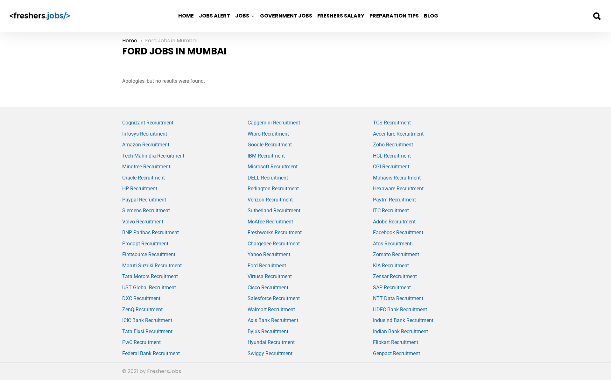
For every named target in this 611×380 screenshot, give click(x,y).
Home (186, 15)
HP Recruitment (139, 189)
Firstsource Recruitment (148, 254)
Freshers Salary (340, 15)
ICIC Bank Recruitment (147, 320)
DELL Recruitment (268, 178)
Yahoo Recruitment (269, 254)
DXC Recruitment (141, 298)
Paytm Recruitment (394, 200)
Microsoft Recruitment (273, 167)
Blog (431, 15)
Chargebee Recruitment (274, 244)
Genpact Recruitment (396, 353)
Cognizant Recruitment (147, 123)
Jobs (242, 15)
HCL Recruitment (392, 156)
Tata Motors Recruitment (150, 276)
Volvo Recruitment (142, 222)
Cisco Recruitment (268, 288)
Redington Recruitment (273, 189)
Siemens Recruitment (146, 211)
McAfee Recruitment (270, 222)
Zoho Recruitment (393, 145)
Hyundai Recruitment (271, 342)
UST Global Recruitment (149, 288)
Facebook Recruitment (398, 232)
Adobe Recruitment (394, 222)
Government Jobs (286, 15)
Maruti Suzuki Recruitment (152, 266)
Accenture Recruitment (398, 134)
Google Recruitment (270, 145)
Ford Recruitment (267, 266)
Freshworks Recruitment (275, 232)
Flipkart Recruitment (395, 342)
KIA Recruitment (391, 266)
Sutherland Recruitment (274, 211)
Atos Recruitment (392, 244)
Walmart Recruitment (271, 309)
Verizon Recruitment (270, 200)
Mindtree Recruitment (146, 167)
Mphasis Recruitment (397, 178)
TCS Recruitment (392, 123)
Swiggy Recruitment (270, 353)
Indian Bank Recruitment (400, 331)
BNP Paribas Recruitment (150, 232)
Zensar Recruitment (395, 276)
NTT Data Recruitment (398, 298)
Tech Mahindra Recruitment (153, 156)
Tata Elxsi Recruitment (147, 331)
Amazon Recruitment (145, 145)
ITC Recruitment (391, 211)
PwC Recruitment (141, 342)
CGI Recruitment (391, 167)
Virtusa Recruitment (270, 276)
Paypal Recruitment (144, 200)
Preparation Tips (394, 15)
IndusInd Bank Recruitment (403, 320)
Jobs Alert (214, 15)
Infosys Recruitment (144, 134)
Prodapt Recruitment (145, 244)
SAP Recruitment (392, 288)
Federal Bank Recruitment (151, 353)
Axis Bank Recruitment (273, 320)
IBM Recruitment (266, 156)
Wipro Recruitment (268, 134)
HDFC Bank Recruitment (400, 309)
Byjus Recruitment (268, 331)
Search (596, 16)
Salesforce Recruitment (274, 298)
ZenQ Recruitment (142, 309)
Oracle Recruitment (143, 178)
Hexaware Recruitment (398, 189)
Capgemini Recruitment (274, 123)
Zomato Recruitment (396, 254)
